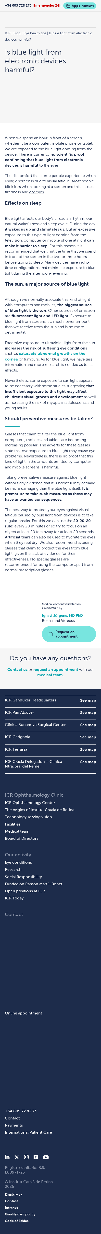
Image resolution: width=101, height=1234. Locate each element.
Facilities (12, 824)
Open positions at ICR (25, 891)
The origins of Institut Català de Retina (39, 810)
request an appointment (55, 669)
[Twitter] (16, 1158)
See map (88, 700)
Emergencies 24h (47, 5)
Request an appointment (66, 634)
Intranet (11, 1208)
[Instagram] (26, 1158)
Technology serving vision (28, 817)
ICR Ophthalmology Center (30, 803)
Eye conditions (18, 862)
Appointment (83, 6)
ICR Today (14, 898)
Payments (14, 1125)
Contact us (17, 669)
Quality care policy (20, 1214)
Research (13, 869)
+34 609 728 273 (18, 5)
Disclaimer (13, 1195)
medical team (50, 675)
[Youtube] (46, 1158)
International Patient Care (28, 1132)
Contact (12, 1118)
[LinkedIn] (7, 1158)
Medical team (17, 831)
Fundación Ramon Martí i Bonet (34, 884)
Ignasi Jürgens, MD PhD (62, 615)
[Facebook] (36, 1158)
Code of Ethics (16, 1221)
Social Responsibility (23, 877)
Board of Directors (21, 838)
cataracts (27, 353)
